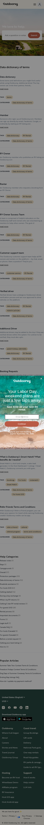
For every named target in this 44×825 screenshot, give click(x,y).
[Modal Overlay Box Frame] (22, 412)
